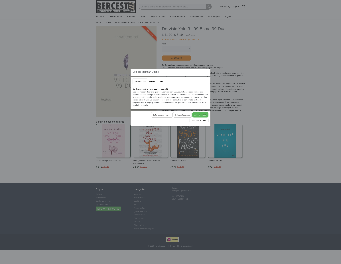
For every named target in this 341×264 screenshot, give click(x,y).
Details (152, 81)
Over (161, 81)
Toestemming (140, 81)
